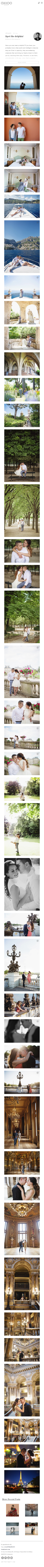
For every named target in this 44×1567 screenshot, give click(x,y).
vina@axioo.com (5, 1549)
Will (16, 33)
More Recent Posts (11, 1499)
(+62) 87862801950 (9, 1547)
